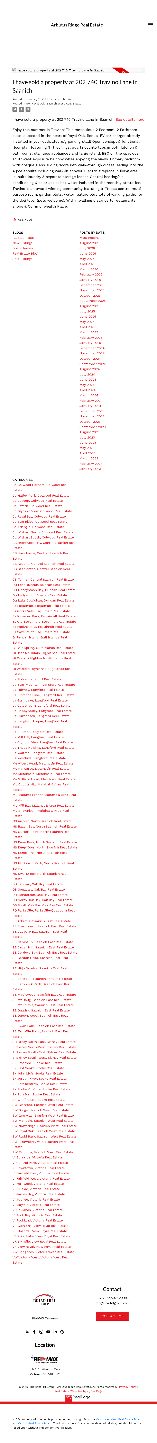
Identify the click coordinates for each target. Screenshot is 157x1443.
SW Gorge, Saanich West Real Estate (40, 1110)
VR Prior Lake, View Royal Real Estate (41, 1236)
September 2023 (93, 427)
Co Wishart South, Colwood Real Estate (43, 537)
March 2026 (89, 269)
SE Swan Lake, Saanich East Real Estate (43, 1026)
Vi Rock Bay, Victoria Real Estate (37, 1215)
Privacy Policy (128, 1386)
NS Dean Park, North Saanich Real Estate (44, 842)
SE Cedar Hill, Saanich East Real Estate (43, 947)
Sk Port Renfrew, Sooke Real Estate (39, 1084)
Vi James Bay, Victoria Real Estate (38, 1194)
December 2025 (92, 285)
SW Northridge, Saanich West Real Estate (44, 1126)
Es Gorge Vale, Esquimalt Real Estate (41, 611)
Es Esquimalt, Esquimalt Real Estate (41, 606)
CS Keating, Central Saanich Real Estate (43, 564)
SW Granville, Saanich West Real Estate (43, 1115)
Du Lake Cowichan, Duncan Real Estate (43, 600)
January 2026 (90, 280)
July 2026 (87, 248)
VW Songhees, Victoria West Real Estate (43, 1252)
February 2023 (91, 464)
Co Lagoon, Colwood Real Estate (37, 501)
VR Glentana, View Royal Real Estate (40, 1226)
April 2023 (87, 453)
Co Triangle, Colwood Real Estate (38, 527)
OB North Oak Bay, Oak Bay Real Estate (42, 900)
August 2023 (90, 432)
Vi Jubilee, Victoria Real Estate (36, 1199)
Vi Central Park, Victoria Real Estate (40, 1163)
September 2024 (93, 364)
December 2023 (92, 411)
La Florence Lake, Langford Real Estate (43, 695)
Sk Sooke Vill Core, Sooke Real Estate (41, 1089)
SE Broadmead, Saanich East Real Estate (44, 926)
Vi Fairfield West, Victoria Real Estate (41, 1178)
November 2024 (92, 353)
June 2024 (88, 379)
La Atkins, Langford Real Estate (36, 679)
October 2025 (90, 295)
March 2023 (89, 458)
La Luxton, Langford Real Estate (37, 732)
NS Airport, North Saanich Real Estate (42, 821)
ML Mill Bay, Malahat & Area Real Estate (43, 805)
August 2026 (90, 243)
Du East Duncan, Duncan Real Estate (41, 585)
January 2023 (90, 469)
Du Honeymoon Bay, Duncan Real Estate (44, 590)
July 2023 (87, 437)
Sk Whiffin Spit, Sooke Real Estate (38, 1100)
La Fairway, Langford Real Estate (38, 690)
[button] (27, 1332)
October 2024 (90, 358)
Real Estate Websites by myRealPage (78, 1391)
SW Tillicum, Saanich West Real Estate (42, 1152)
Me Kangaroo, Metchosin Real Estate (41, 768)
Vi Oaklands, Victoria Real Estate (37, 1210)
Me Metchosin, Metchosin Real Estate (41, 774)
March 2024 (89, 395)
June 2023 (88, 442)
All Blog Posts (23, 238)
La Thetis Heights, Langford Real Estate (43, 748)
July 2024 (87, 374)
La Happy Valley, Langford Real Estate (42, 711)
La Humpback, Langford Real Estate (41, 716)
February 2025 (91, 338)
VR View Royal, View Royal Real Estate (41, 1247)
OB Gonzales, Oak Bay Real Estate (38, 889)
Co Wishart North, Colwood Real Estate (42, 532)
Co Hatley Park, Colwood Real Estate (41, 495)
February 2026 (91, 274)
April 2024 (88, 390)
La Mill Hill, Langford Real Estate (38, 737)
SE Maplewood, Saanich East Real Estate (44, 994)
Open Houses (22, 248)
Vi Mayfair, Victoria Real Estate (36, 1205)
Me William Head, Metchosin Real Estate (44, 779)
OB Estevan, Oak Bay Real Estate (37, 884)
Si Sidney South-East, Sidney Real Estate (44, 1052)
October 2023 (90, 422)
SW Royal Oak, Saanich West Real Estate (53, 103)
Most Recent (89, 238)
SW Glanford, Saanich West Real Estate (43, 1105)
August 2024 (90, 369)
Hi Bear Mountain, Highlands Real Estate (44, 653)
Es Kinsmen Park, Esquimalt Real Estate (44, 616)
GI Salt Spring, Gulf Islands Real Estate (42, 648)
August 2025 (90, 306)
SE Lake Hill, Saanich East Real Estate (42, 979)
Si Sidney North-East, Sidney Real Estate (44, 1042)
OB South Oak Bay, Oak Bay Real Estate (42, 905)
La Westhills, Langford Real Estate (39, 758)
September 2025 (93, 301)
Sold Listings (22, 259)
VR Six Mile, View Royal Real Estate (39, 1241)
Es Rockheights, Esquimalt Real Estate (42, 627)
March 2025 (89, 332)
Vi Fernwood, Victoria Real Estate (38, 1184)
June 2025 (88, 316)
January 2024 (90, 406)
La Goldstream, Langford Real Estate (41, 705)
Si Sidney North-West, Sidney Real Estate (44, 1047)
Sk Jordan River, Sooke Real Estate (39, 1078)
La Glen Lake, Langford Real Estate (40, 700)
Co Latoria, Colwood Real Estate (37, 506)
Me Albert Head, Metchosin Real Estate (42, 763)
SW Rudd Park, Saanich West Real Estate (44, 1136)
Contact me (112, 1316)
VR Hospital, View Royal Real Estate (39, 1231)
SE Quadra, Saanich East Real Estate (41, 1010)
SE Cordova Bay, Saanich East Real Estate (44, 952)
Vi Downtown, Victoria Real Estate (38, 1168)
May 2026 (87, 259)
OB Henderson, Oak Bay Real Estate (40, 895)
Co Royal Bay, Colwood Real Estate (39, 516)
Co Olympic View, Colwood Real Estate (42, 511)
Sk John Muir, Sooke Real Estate (37, 1073)
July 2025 (87, 311)
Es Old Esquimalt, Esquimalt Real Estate (44, 621)
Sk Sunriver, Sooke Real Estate (36, 1094)
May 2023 (87, 448)
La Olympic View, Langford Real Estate (42, 742)
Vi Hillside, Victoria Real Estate (36, 1189)
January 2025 (90, 343)
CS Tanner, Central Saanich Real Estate (43, 579)
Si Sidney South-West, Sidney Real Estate (44, 1058)
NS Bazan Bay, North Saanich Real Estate (44, 826)
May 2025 (87, 322)
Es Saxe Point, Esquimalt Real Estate (41, 632)
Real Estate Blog (25, 253)
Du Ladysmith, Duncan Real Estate (39, 595)
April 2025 (87, 327)
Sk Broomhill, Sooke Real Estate (37, 1063)
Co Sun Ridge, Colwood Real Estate (39, 521)
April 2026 (87, 264)
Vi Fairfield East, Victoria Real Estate (40, 1173)
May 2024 (87, 385)
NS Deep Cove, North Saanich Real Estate (44, 847)
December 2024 (92, 348)
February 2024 (91, 401)
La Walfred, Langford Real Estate (38, 753)
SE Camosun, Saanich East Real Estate (42, 942)
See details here (130, 119)
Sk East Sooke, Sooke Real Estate (38, 1068)
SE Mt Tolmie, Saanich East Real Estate (43, 1005)
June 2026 (88, 253)
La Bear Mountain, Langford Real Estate (43, 684)
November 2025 (92, 290)
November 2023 (92, 416)
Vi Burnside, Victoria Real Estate (37, 1157)
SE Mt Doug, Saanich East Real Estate (41, 1000)
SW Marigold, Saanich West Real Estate (43, 1121)
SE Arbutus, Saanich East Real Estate (41, 921)
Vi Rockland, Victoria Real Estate (37, 1220)
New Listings (22, 243)
